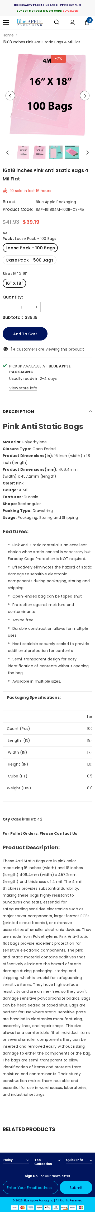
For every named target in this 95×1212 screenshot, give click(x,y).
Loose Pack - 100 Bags (30, 248)
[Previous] (10, 95)
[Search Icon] (56, 22)
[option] (47, 96)
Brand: (9, 202)
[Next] (84, 95)
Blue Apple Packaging (56, 201)
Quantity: (13, 297)
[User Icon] (72, 22)
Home (8, 35)
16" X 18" (14, 283)
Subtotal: (13, 317)
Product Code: (18, 209)
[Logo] (30, 22)
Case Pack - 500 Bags (30, 260)
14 (13, 349)
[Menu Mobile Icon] (6, 22)
